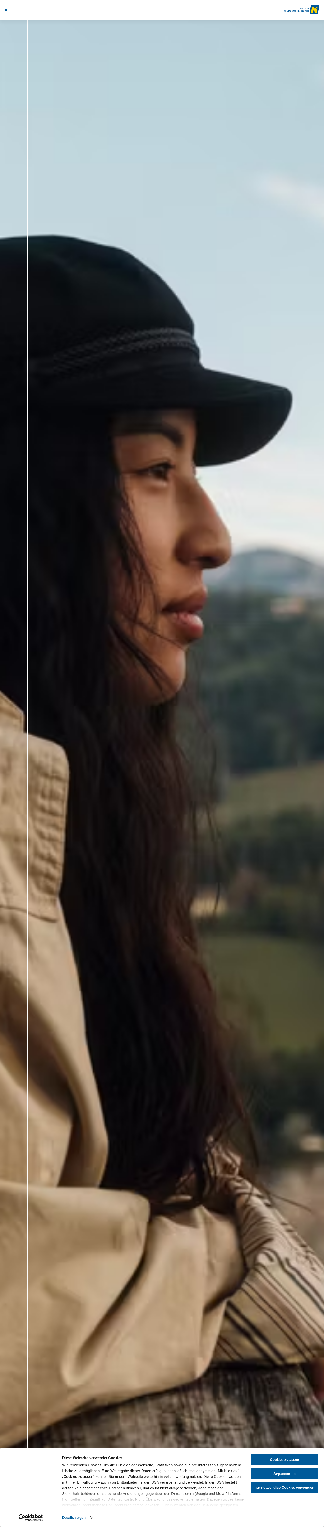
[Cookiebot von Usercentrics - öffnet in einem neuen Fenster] (30, 1517)
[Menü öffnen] (6, 10)
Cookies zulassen (284, 1460)
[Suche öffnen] (28, 10)
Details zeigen (74, 1518)
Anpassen (281, 1474)
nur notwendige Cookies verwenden (284, 1487)
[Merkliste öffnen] (23, 10)
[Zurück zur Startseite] (301, 9)
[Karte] (17, 10)
